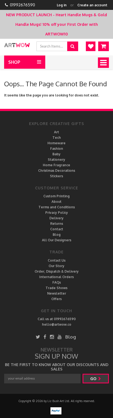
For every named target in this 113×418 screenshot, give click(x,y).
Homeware (56, 143)
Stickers (56, 176)
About (56, 202)
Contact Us (57, 260)
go (93, 378)
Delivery (56, 218)
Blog (57, 234)
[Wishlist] (90, 46)
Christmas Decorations (56, 170)
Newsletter (56, 293)
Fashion (56, 148)
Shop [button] (14, 62)
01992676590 (22, 4)
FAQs (56, 282)
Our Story (56, 266)
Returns (56, 224)
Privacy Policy (56, 213)
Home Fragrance (56, 165)
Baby (56, 154)
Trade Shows (56, 288)
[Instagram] (52, 337)
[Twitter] (38, 337)
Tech (56, 137)
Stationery (56, 159)
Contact (56, 229)
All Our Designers (56, 240)
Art (56, 132)
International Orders (56, 277)
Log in (62, 5)
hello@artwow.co (56, 324)
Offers (56, 299)
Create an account (92, 5)
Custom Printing (56, 196)
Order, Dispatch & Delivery (57, 271)
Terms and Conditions (56, 207)
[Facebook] (45, 337)
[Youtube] (60, 337)
